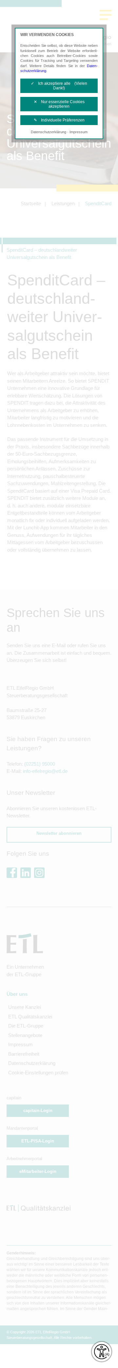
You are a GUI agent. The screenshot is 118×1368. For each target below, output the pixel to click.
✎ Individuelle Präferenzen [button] (59, 120)
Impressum (78, 132)
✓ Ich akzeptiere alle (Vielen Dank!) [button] (59, 85)
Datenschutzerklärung (48, 132)
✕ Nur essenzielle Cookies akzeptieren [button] (59, 104)
